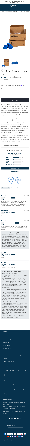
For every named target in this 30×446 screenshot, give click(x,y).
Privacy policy (17, 440)
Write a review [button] (15, 168)
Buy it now (15, 100)
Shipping (2, 81)
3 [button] (15, 323)
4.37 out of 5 (18, 153)
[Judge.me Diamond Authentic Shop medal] (11, 180)
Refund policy (9, 440)
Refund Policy (6, 345)
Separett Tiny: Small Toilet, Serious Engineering (15, 370)
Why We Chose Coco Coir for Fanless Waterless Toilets (14, 374)
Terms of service (24, 440)
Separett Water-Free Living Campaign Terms (14, 355)
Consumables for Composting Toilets (11, 12)
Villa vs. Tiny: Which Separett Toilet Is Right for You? (15, 389)
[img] (4, 196)
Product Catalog (7, 339)
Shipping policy (11, 442)
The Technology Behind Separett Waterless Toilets (14, 379)
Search (4, 335)
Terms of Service (7, 348)
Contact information (19, 442)
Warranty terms (7, 351)
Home (3, 11)
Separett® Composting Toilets (14, 439)
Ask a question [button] (15, 171)
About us (5, 358)
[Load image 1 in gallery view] (5, 62)
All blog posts (6, 394)
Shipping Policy (7, 342)
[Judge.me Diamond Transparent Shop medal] (18, 180)
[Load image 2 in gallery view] (15, 62)
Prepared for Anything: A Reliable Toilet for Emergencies (14, 384)
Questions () (14, 188)
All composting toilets (8, 361)
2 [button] (13, 323)
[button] (2, 8)
